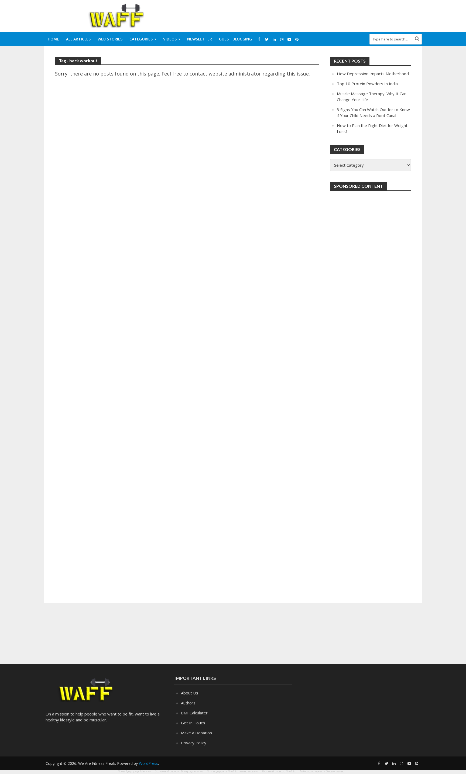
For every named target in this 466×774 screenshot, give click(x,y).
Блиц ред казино (192, 771)
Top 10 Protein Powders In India (367, 83)
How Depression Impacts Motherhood (373, 73)
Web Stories (110, 39)
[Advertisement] (323, 15)
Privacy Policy (193, 742)
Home (53, 39)
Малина (145, 771)
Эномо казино (335, 771)
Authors (188, 702)
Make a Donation (196, 732)
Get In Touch (193, 722)
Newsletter (199, 39)
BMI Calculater (194, 712)
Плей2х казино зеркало (243, 771)
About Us (189, 693)
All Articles (78, 39)
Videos (170, 39)
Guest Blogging (235, 39)
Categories (141, 39)
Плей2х (291, 771)
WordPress (148, 763)
